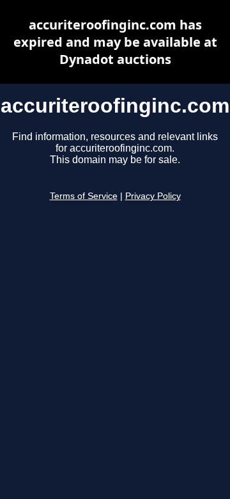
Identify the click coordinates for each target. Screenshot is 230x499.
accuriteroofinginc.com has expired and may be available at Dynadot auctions (115, 42)
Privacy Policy (153, 196)
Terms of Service (84, 196)
